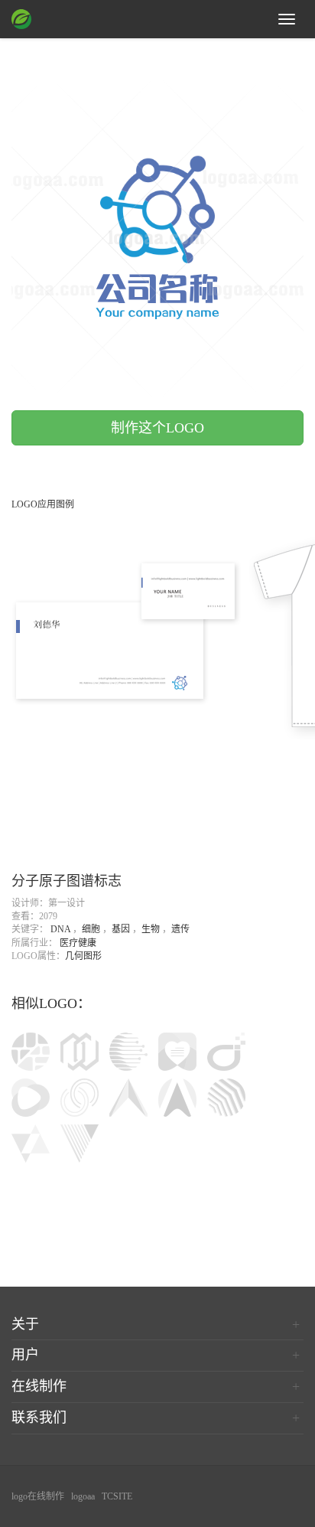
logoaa (83, 1496)
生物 (150, 929)
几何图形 (83, 956)
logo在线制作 (37, 1496)
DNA (60, 929)
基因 (121, 929)
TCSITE (117, 1496)
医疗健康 (78, 943)
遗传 (180, 929)
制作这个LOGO (157, 428)
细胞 (91, 929)
